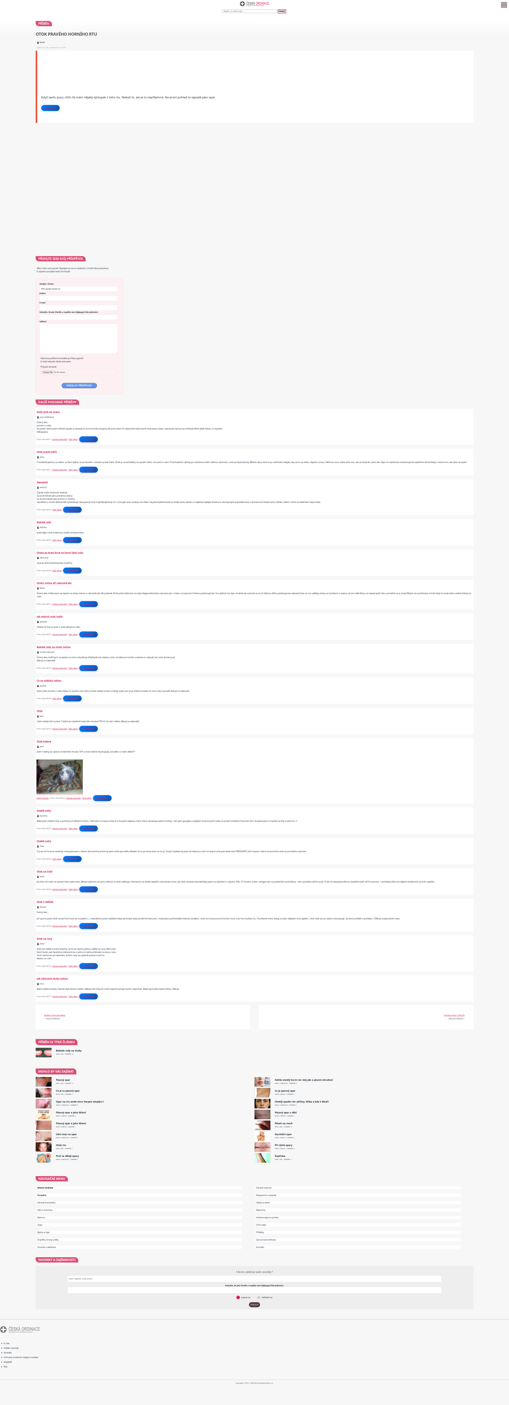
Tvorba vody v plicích (454, 1015)
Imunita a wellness (46, 1247)
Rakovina (260, 1210)
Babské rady (44, 522)
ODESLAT (254, 1305)
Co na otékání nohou (49, 680)
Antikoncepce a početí (267, 1217)
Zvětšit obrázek (42, 798)
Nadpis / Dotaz (47, 283)
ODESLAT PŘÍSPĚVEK (79, 385)
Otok (40, 710)
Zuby (39, 1224)
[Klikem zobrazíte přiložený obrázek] (59, 793)
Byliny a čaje (43, 1232)
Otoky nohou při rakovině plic (54, 583)
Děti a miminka (44, 1210)
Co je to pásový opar (68, 1090)
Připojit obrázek (49, 366)
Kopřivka (280, 1156)
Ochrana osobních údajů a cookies (21, 1357)
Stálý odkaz (73, 439)
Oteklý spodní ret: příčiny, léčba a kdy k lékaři (302, 1101)
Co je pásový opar (285, 1090)
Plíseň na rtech (284, 1123)
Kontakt (260, 1247)
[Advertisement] (116, 69)
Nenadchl (42, 482)
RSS (5, 1366)
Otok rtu (61, 1145)
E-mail (42, 302)
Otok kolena (44, 741)
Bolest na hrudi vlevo (54, 1015)
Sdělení (43, 321)
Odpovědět (50, 108)
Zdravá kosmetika (46, 1202)
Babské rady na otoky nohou (54, 647)
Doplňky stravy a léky (48, 1239)
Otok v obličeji (45, 901)
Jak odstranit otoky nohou (52, 978)
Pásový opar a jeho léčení (71, 1112)
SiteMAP (8, 1362)
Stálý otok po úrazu (48, 411)
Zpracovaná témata (266, 1239)
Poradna (41, 1195)
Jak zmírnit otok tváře (50, 616)
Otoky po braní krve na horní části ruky (60, 552)
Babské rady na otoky (69, 1050)
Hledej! (282, 11)
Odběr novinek (11, 1348)
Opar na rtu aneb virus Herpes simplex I (80, 1101)
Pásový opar (63, 1079)
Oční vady (261, 1224)
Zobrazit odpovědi (59, 439)
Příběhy (260, 1232)
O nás (7, 1343)
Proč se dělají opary (67, 1156)
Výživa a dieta (263, 1202)
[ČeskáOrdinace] (254, 6)
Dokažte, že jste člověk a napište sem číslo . (69, 312)
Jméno (43, 293)
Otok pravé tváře (47, 451)
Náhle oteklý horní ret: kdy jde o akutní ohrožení (304, 1079)
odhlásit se (266, 1297)
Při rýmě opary (283, 1145)
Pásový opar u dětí (286, 1112)
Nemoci (41, 1217)
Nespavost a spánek (266, 1195)
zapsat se (245, 1297)
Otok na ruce (44, 938)
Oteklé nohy (44, 810)
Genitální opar (283, 1134)
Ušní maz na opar (66, 1134)
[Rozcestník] (504, 5)
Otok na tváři (44, 871)
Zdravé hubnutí (264, 1187)
